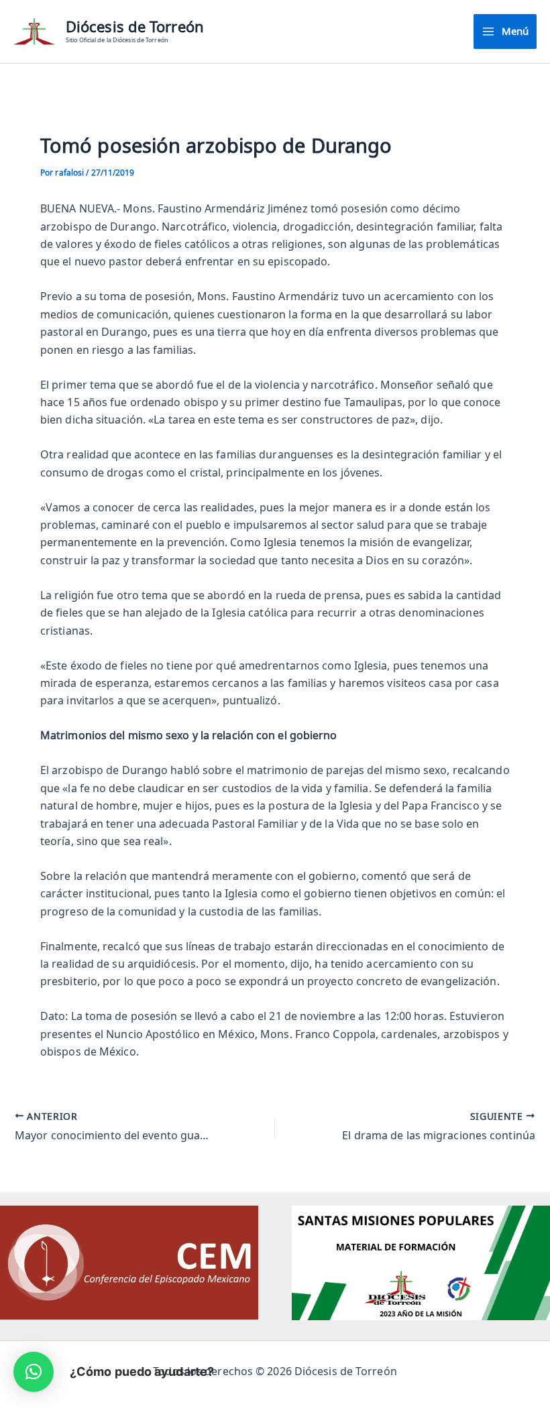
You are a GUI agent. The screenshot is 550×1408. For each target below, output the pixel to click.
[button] (33, 1372)
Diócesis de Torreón (135, 26)
